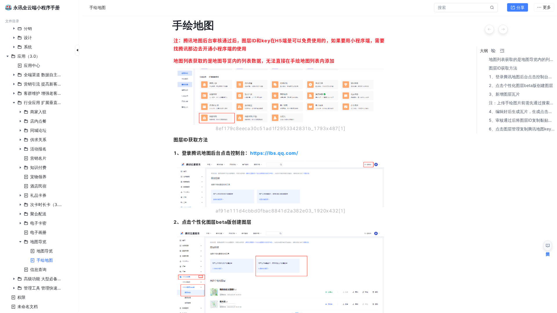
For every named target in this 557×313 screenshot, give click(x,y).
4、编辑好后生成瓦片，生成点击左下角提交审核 (522, 111)
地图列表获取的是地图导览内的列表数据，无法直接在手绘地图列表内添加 (522, 59)
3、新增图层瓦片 (504, 94)
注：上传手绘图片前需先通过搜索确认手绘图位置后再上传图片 (522, 103)
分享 (520, 7)
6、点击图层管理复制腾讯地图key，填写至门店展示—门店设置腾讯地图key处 (522, 129)
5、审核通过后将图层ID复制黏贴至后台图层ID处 (522, 120)
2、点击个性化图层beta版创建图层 (521, 85)
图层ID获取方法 (503, 68)
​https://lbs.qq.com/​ (274, 153)
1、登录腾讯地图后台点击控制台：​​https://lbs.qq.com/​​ (522, 76)
